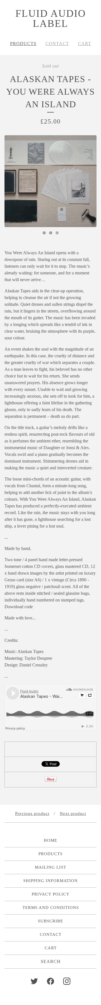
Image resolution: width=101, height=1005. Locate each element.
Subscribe (50, 921)
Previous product (32, 813)
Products (23, 43)
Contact (57, 43)
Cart (84, 43)
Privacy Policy (51, 894)
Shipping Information (50, 880)
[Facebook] (50, 981)
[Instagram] (67, 981)
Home (50, 840)
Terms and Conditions (50, 907)
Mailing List (50, 867)
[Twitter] (34, 981)
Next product (73, 813)
